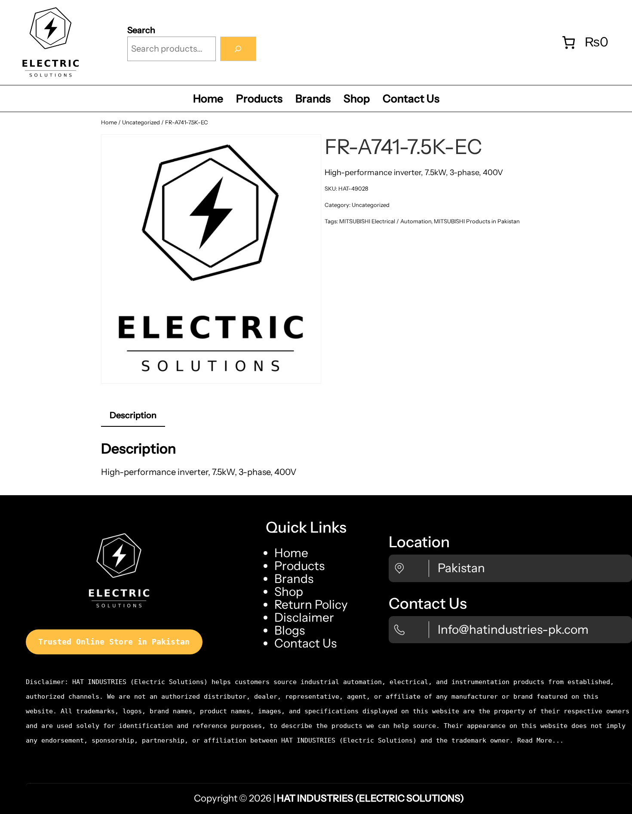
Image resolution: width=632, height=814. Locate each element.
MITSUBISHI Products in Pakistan (477, 221)
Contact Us (305, 643)
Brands (293, 578)
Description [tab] (133, 415)
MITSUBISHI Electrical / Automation (385, 221)
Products (299, 565)
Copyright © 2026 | (329, 798)
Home (109, 122)
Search (141, 30)
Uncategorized (141, 122)
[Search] (238, 49)
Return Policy (311, 604)
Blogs (289, 630)
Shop (288, 591)
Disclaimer (304, 617)
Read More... (540, 740)
